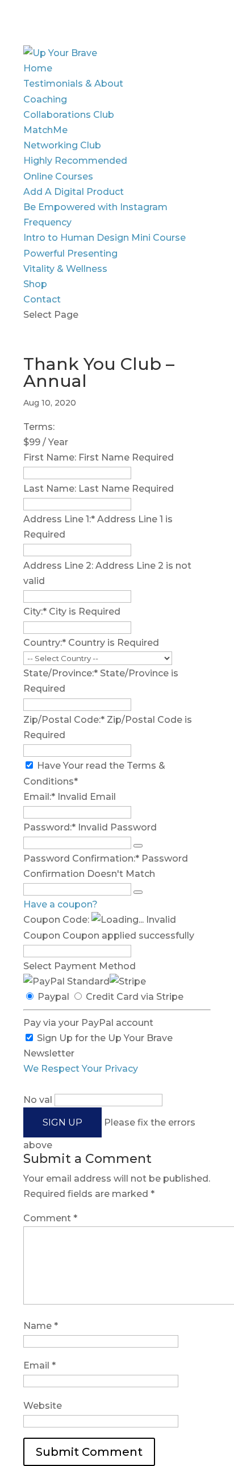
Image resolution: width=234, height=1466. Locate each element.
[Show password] (138, 845)
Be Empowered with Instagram (95, 207)
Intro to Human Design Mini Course (104, 237)
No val (37, 1099)
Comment (50, 1218)
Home (37, 68)
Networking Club (62, 145)
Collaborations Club (68, 114)
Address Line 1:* (60, 519)
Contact (42, 299)
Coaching (45, 99)
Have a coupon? (60, 904)
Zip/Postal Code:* (65, 719)
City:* (36, 611)
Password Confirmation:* (81, 858)
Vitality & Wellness (65, 268)
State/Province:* (61, 673)
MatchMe (45, 130)
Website (42, 1405)
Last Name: (49, 488)
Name (40, 1325)
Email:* (39, 796)
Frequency (47, 222)
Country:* (45, 642)
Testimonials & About (73, 83)
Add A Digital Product (73, 191)
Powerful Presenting (70, 253)
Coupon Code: (56, 919)
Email (39, 1365)
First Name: (49, 457)
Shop (35, 284)
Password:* (49, 827)
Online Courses (58, 176)
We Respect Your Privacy (80, 1068)
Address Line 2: (59, 565)
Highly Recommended (75, 160)
